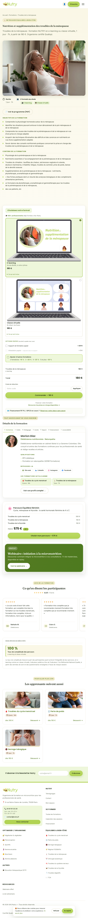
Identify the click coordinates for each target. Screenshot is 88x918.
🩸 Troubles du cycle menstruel (34, 482)
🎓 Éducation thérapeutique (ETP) (14, 870)
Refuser (56, 911)
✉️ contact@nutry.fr (11, 817)
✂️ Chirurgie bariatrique (54, 859)
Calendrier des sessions (54, 819)
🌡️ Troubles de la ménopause (65, 482)
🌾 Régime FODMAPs (53, 849)
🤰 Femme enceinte (9, 849)
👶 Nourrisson (7, 854)
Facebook (67, 470)
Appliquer (77, 388)
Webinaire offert (8, 889)
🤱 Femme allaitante (10, 859)
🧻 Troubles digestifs (53, 873)
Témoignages (50, 793)
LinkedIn (41, 470)
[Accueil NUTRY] (10, 4)
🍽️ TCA (48, 877)
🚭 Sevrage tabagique (53, 845)
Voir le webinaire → (19, 566)
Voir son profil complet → (34, 490)
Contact (48, 798)
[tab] (8, 430)
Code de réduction (11, 384)
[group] (44, 615)
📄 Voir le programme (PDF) (17, 112)
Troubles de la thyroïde (16, 523)
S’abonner (76, 773)
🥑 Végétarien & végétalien (12, 835)
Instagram (54, 470)
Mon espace (50, 803)
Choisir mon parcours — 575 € (44, 536)
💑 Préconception (9, 840)
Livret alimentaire (9, 894)
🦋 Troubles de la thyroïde (55, 868)
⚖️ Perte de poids (52, 840)
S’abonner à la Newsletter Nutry (20, 773)
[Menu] (83, 4)
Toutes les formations (53, 814)
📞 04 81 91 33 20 (10, 809)
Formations (13, 15)
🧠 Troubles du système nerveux (57, 863)
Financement (50, 824)
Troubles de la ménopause (18, 520)
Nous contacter (22, 822)
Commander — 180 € (44, 395)
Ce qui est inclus (13, 274)
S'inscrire (73, 4)
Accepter (67, 911)
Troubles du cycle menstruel (19, 516)
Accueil (5, 15)
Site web (28, 470)
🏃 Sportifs (6, 845)
